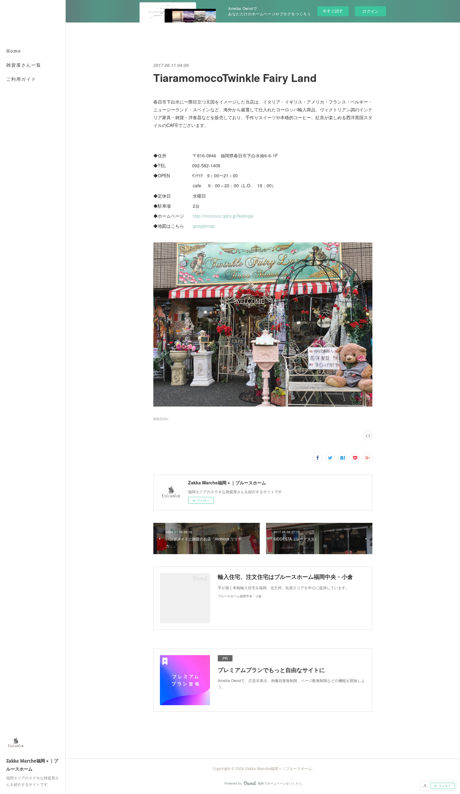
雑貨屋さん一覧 (23, 65)
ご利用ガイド (21, 79)
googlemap (204, 226)
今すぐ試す (333, 11)
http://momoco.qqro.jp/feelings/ (223, 216)
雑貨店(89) (160, 419)
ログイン (370, 11)
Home (13, 51)
